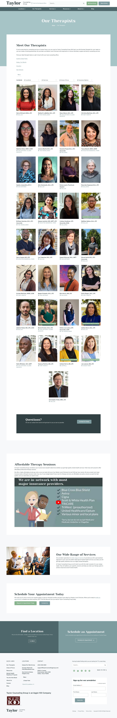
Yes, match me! (52, 364)
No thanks (66, 364)
